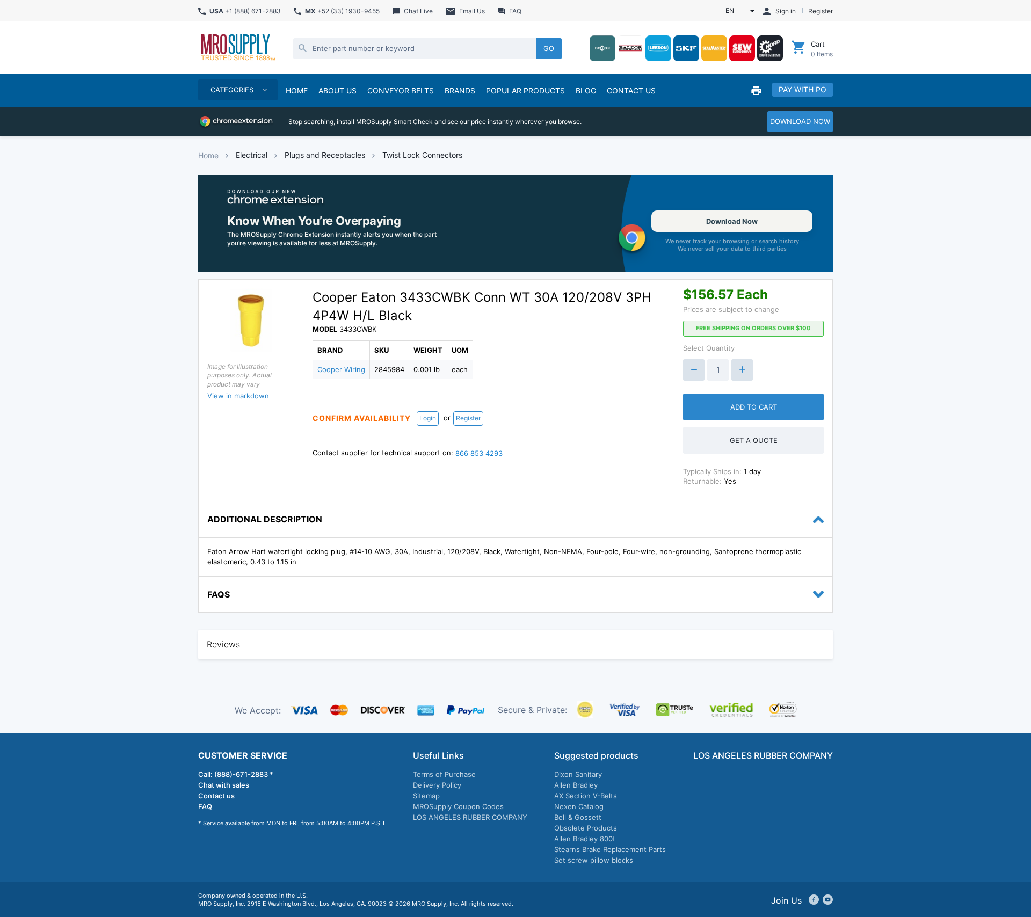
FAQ (205, 806)
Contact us (216, 795)
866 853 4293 (479, 453)
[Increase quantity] (742, 370)
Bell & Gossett (577, 817)
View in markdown (238, 395)
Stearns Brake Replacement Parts (610, 849)
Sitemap (426, 795)
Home (208, 155)
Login (427, 418)
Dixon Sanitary (578, 774)
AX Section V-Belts (585, 795)
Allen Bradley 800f (584, 838)
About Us (337, 90)
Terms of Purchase (444, 774)
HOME (297, 90)
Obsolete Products (585, 828)
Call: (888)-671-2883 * (235, 774)
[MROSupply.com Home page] (237, 48)
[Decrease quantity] (694, 370)
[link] (515, 223)
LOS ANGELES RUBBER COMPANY (470, 817)
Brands (460, 90)
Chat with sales (223, 785)
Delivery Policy (437, 785)
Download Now (732, 221)
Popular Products (525, 90)
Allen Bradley (576, 785)
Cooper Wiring (341, 369)
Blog (586, 90)
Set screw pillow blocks (593, 860)
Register (468, 418)
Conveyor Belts (400, 90)
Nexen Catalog (579, 806)
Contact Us (631, 90)
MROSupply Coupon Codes (458, 806)
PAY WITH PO (802, 89)
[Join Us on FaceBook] (814, 900)
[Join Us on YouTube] (828, 900)
